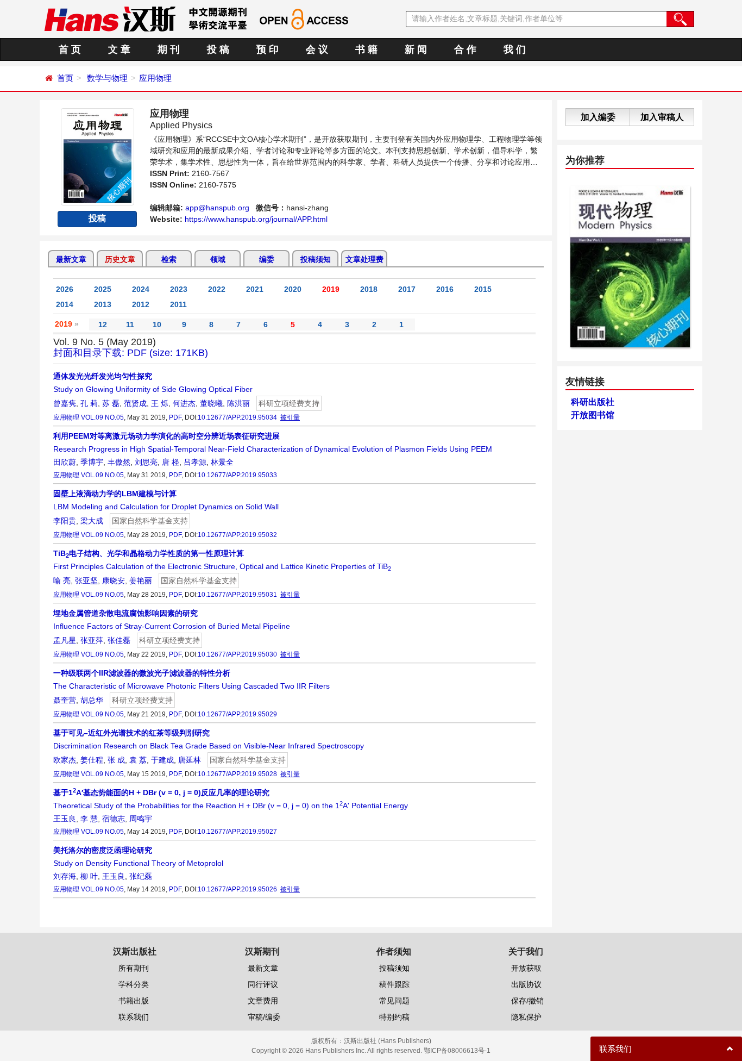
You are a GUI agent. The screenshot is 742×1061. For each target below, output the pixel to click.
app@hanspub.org (217, 207)
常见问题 (394, 1000)
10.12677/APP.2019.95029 (237, 714)
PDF (175, 417)
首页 (65, 78)
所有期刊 (133, 968)
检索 (169, 259)
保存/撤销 (527, 1000)
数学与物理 (107, 78)
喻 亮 (62, 580)
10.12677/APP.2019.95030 (237, 654)
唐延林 (189, 760)
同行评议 (263, 984)
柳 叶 (89, 876)
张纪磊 (140, 876)
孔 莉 (89, 403)
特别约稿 (394, 1017)
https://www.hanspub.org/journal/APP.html (256, 219)
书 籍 (366, 49)
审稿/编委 (264, 1017)
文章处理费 (364, 259)
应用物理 (155, 78)
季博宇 (91, 462)
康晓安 (113, 580)
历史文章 (120, 259)
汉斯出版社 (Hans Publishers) (387, 1041)
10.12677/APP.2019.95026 (237, 889)
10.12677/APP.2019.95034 (237, 417)
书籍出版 (133, 1000)
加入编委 (598, 117)
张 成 (116, 760)
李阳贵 (64, 520)
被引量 (290, 417)
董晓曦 (211, 403)
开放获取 (526, 968)
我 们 (515, 49)
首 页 (70, 49)
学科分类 (133, 984)
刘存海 (64, 876)
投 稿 (218, 49)
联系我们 (133, 1017)
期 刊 (169, 49)
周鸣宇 (140, 818)
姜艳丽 (140, 580)
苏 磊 (111, 403)
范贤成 (135, 403)
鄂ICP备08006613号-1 (457, 1050)
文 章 (119, 49)
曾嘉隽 (64, 403)
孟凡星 (64, 640)
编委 (266, 259)
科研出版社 (592, 402)
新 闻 (416, 49)
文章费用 (263, 1000)
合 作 (465, 49)
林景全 (222, 462)
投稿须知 (315, 259)
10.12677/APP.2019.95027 (237, 831)
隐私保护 (526, 1017)
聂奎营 (64, 700)
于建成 (162, 760)
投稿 (97, 218)
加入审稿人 (662, 117)
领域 (217, 259)
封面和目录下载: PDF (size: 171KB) (130, 352)
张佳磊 (119, 640)
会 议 (317, 49)
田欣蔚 (64, 462)
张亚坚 (86, 580)
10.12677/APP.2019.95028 (237, 774)
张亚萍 (91, 640)
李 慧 (89, 818)
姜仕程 (91, 760)
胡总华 (91, 700)
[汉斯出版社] (109, 18)
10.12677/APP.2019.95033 (237, 475)
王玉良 (64, 818)
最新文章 (71, 259)
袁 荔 (138, 760)
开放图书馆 (592, 415)
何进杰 (184, 403)
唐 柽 (170, 462)
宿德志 (113, 818)
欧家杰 (64, 760)
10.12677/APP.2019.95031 (237, 594)
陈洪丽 (238, 403)
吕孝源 (195, 462)
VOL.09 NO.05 (102, 417)
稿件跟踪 (394, 984)
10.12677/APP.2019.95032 (237, 535)
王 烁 (159, 403)
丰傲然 (119, 462)
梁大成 (91, 520)
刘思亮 (146, 462)
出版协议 (526, 984)
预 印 (267, 49)
